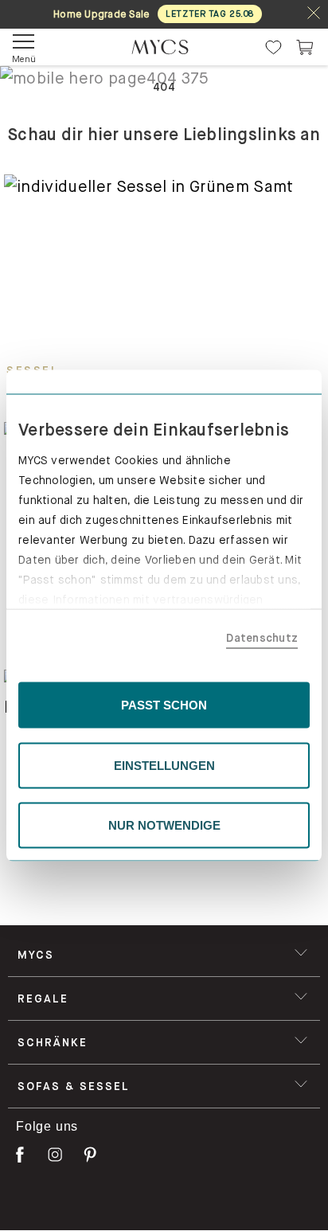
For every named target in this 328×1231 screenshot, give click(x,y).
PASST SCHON (164, 705)
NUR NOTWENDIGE (164, 825)
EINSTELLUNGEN (164, 765)
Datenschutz (262, 637)
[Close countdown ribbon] (313, 14)
